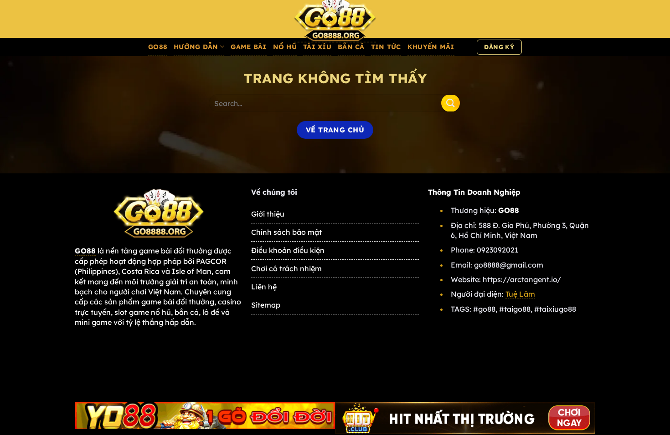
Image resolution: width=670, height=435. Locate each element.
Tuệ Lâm (520, 293)
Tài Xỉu (317, 47)
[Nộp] (450, 103)
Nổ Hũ (285, 47)
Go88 (157, 47)
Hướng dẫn (196, 47)
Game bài (248, 47)
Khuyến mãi (430, 47)
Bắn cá (351, 47)
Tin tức (386, 47)
